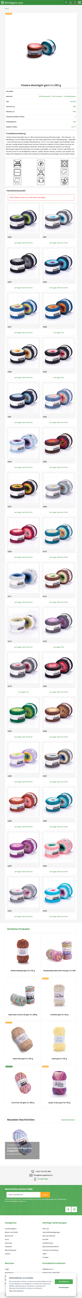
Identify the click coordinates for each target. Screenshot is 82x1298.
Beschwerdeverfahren (50, 1247)
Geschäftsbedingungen (51, 1232)
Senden (45, 1195)
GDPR (44, 1254)
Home (7, 8)
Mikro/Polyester (10, 1250)
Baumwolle (9, 1236)
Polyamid (8, 1247)
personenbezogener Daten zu (15, 1201)
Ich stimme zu (64, 1282)
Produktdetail (22, 972)
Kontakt (45, 1239)
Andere (7, 1254)
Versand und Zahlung (50, 1250)
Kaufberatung (47, 1243)
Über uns (45, 1229)
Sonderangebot (11, 1229)
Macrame (8, 1243)
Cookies (45, 1257)
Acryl (7, 1239)
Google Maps (42, 1179)
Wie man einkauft (48, 1236)
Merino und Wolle (11, 1232)
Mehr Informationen (16, 1291)
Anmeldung (9, 1273)
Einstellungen (64, 1287)
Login (7, 1269)
